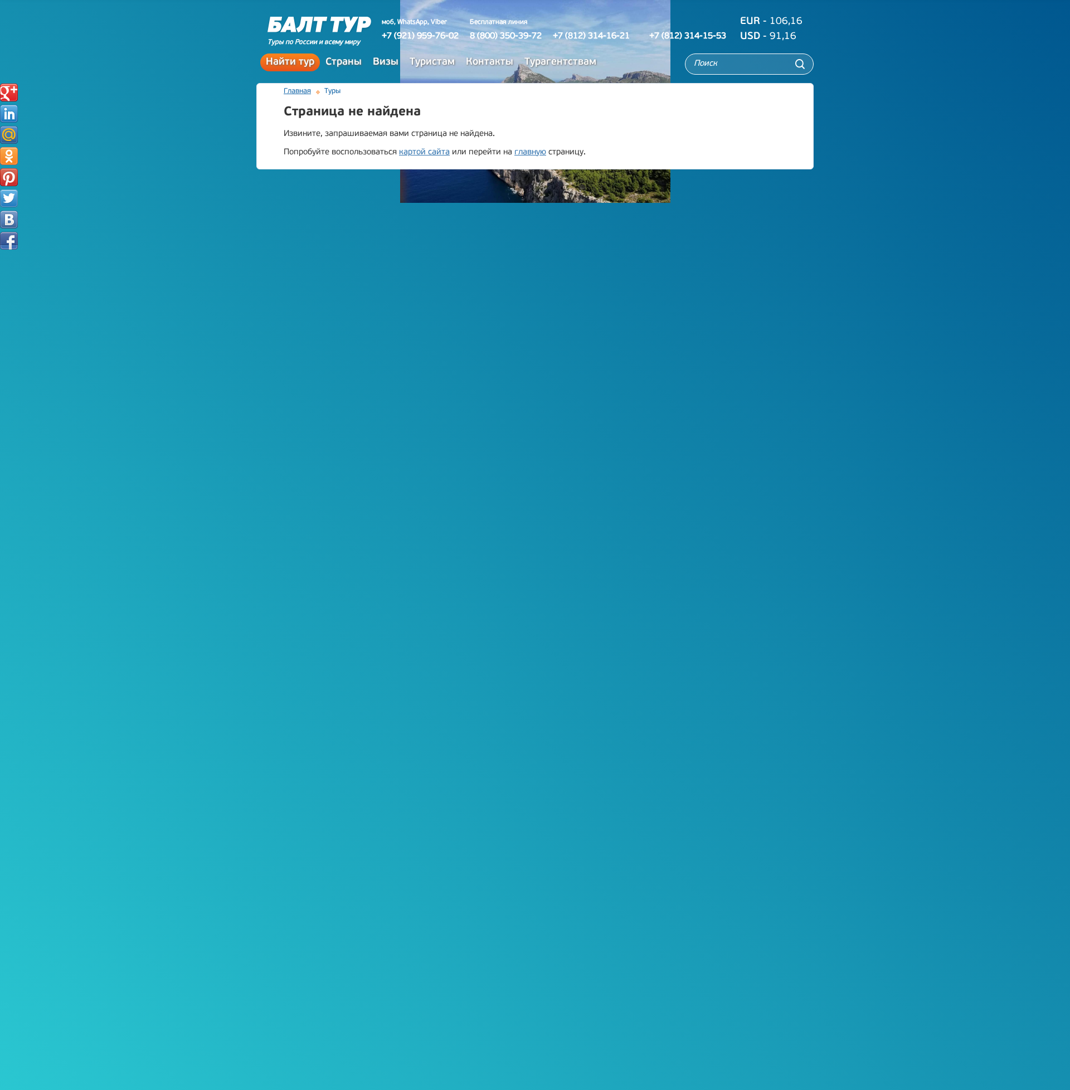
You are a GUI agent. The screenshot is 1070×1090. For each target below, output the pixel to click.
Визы (385, 62)
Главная (297, 91)
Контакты (489, 62)
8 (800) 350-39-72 (506, 36)
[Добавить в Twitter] (9, 198)
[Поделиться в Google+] (9, 92)
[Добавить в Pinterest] (9, 177)
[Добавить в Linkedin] (9, 114)
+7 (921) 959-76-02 (420, 36)
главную (530, 152)
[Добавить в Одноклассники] (9, 156)
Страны (343, 62)
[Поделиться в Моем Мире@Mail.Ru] (9, 135)
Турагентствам (560, 62)
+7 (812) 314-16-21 (591, 36)
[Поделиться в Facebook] (9, 241)
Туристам (432, 62)
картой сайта (424, 152)
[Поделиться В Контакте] (9, 219)
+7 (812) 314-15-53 (687, 36)
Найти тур (290, 62)
